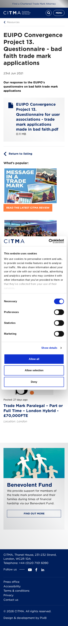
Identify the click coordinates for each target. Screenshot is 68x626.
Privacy (8, 595)
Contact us (10, 599)
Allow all (34, 358)
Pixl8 (43, 618)
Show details (49, 347)
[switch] (59, 312)
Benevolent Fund (29, 485)
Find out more (34, 513)
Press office (11, 581)
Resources (13, 22)
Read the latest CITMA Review (28, 207)
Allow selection (34, 370)
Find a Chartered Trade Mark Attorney (34, 3)
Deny (34, 381)
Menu (59, 13)
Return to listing (20, 153)
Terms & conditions (16, 590)
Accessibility (12, 586)
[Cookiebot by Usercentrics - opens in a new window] (49, 241)
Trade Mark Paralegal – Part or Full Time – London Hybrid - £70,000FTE (33, 410)
